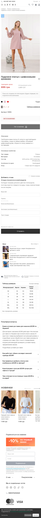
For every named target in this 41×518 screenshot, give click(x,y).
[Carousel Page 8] (27, 70)
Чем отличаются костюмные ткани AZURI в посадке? (18, 377)
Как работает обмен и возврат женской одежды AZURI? (17, 354)
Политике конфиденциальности (20, 511)
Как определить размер (10, 311)
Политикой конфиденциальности (15, 468)
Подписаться (20, 463)
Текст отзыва (5, 215)
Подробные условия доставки (12, 348)
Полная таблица (34, 283)
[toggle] (36, 1)
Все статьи (34, 244)
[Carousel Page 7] (25, 70)
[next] (37, 388)
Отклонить (28, 515)
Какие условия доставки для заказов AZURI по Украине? (19, 327)
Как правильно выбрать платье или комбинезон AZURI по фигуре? (15, 362)
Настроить (4, 515)
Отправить (20, 231)
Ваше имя (4, 192)
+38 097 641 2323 (9, 1)
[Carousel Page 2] (15, 70)
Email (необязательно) (7, 204)
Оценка (3, 198)
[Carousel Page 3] (17, 70)
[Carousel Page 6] (23, 70)
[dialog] (20, 513)
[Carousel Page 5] (21, 70)
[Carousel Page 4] (19, 70)
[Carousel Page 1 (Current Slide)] (13, 70)
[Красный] (8, 102)
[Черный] (2, 102)
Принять (35, 515)
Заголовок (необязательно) (9, 209)
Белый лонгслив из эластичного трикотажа (24, 417)
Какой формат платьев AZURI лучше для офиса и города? (17, 370)
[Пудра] (5, 102)
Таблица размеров (33, 107)
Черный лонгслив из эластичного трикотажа (8, 417)
